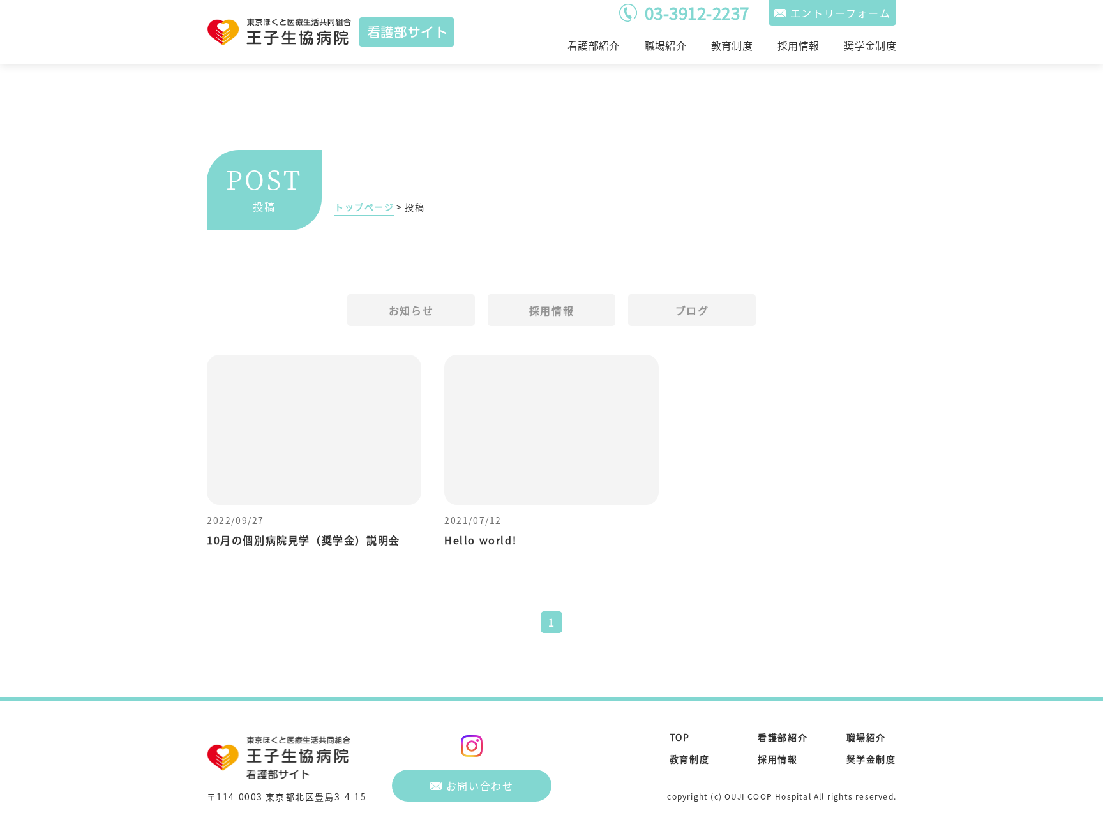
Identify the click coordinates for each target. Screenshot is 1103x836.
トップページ (364, 206)
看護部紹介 (593, 45)
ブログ (692, 310)
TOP (680, 737)
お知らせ (411, 310)
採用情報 (798, 45)
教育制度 (732, 45)
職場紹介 (665, 45)
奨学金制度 (870, 45)
